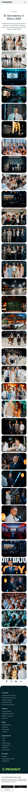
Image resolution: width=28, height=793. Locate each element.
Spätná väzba (5, 750)
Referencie (5, 747)
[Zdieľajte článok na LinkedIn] (16, 681)
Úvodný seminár (6, 711)
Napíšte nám (5, 761)
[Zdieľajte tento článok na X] (11, 681)
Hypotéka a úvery (7, 702)
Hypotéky (5, 727)
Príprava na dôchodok (8, 704)
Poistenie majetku (7, 700)
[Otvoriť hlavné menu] (25, 2)
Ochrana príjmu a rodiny (9, 698)
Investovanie (5, 729)
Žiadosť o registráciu (7, 716)
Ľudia (3, 740)
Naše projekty (6, 743)
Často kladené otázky (8, 759)
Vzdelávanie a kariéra (8, 713)
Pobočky (4, 756)
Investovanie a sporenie (8, 695)
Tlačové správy (6, 745)
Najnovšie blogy (6, 725)
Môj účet (4, 718)
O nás (3, 738)
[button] (14, 42)
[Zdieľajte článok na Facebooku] (6, 681)
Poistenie (4, 731)
